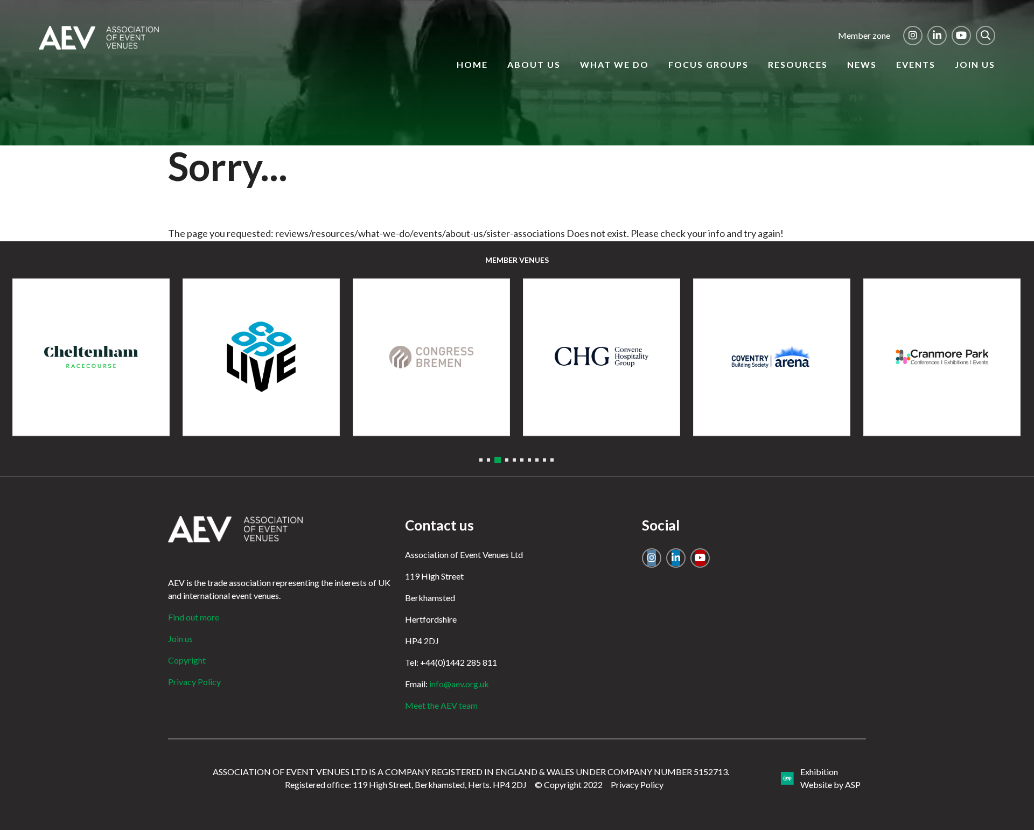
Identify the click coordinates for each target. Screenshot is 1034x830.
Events (915, 64)
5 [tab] (514, 460)
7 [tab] (529, 460)
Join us (975, 64)
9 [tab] (544, 460)
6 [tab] (521, 460)
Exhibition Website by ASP (830, 778)
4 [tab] (506, 460)
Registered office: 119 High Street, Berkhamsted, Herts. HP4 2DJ (406, 784)
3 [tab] (497, 460)
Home (472, 64)
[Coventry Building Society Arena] (772, 357)
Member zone (864, 35)
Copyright (187, 660)
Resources (798, 64)
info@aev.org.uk (459, 684)
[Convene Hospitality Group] (601, 357)
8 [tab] (537, 460)
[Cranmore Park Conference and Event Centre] (942, 357)
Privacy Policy (194, 681)
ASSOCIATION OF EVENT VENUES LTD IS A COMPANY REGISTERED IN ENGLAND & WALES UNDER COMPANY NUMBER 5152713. (471, 771)
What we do (614, 64)
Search (985, 35)
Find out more (193, 617)
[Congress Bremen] (431, 357)
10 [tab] (552, 460)
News (862, 64)
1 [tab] (481, 460)
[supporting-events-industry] (99, 46)
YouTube (961, 35)
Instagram (913, 35)
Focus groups (708, 64)
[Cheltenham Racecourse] (91, 357)
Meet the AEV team (441, 705)
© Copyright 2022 (569, 784)
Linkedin (937, 35)
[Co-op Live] (261, 357)
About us (534, 64)
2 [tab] (488, 460)
